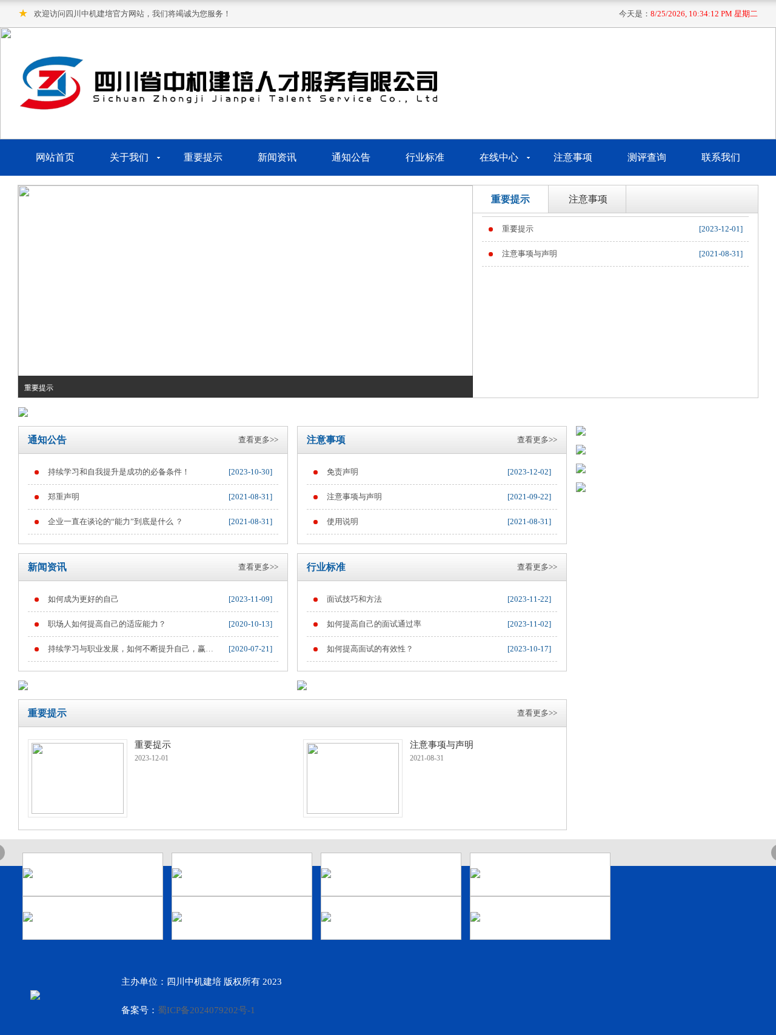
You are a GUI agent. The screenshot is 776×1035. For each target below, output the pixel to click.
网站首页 (55, 157)
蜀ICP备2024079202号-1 (206, 1010)
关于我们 (129, 157)
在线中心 (499, 157)
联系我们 (720, 157)
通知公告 (351, 157)
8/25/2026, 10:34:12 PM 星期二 (704, 13)
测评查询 (646, 157)
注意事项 (573, 157)
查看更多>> (258, 439)
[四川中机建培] (230, 106)
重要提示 (203, 157)
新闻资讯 (277, 157)
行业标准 (425, 157)
